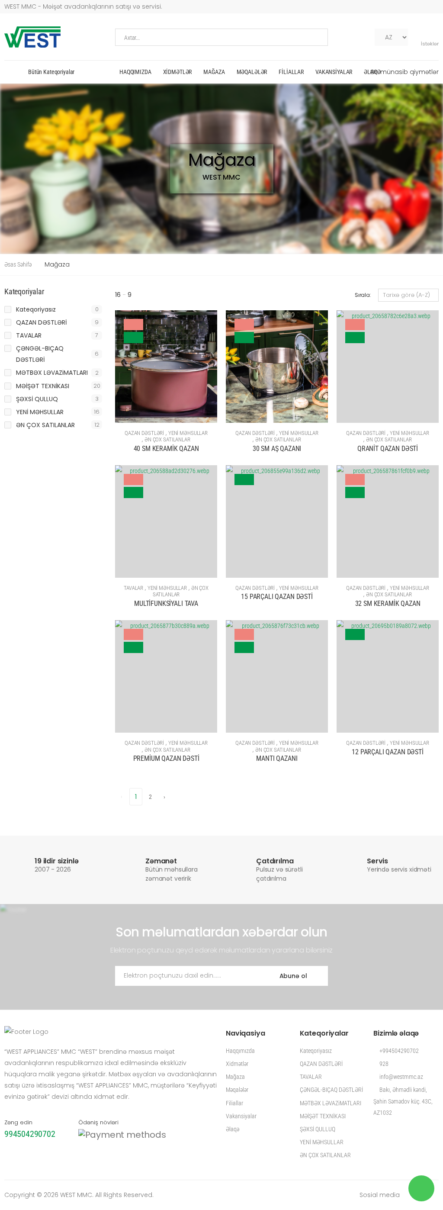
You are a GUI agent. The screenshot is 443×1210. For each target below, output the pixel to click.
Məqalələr (252, 71)
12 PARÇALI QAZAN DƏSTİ (387, 752)
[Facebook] (337, 37)
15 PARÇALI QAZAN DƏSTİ (276, 596)
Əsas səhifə (18, 264)
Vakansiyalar (333, 71)
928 (383, 1063)
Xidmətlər (177, 71)
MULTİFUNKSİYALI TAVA (166, 603)
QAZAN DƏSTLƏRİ (144, 433)
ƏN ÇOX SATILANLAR (167, 439)
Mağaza (214, 71)
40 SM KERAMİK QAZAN (166, 448)
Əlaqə (372, 71)
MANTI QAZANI (276, 758)
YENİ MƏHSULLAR (188, 433)
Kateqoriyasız (36, 309)
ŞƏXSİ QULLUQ (37, 399)
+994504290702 (398, 1050)
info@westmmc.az (400, 1076)
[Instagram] (365, 37)
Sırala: (363, 295)
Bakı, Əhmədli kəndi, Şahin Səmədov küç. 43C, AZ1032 (403, 1101)
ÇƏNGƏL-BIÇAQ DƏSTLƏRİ (40, 354)
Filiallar (291, 71)
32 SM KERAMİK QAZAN (388, 603)
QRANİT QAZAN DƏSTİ (387, 448)
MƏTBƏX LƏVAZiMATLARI (52, 372)
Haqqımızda (135, 71)
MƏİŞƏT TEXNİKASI (42, 386)
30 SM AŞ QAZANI (277, 448)
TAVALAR (133, 588)
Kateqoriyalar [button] (24, 291)
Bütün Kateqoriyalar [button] (51, 71)
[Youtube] (351, 37)
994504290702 (29, 1134)
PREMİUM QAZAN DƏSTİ (166, 758)
